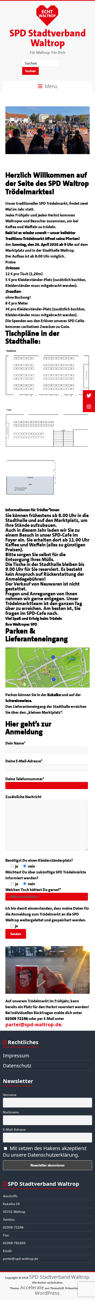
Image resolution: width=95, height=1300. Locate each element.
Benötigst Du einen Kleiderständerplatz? (39, 860)
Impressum (16, 1055)
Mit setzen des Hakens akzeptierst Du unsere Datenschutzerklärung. (44, 1151)
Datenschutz (17, 1065)
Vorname (9, 1095)
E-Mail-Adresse (14, 1129)
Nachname (11, 1112)
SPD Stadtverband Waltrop (48, 38)
